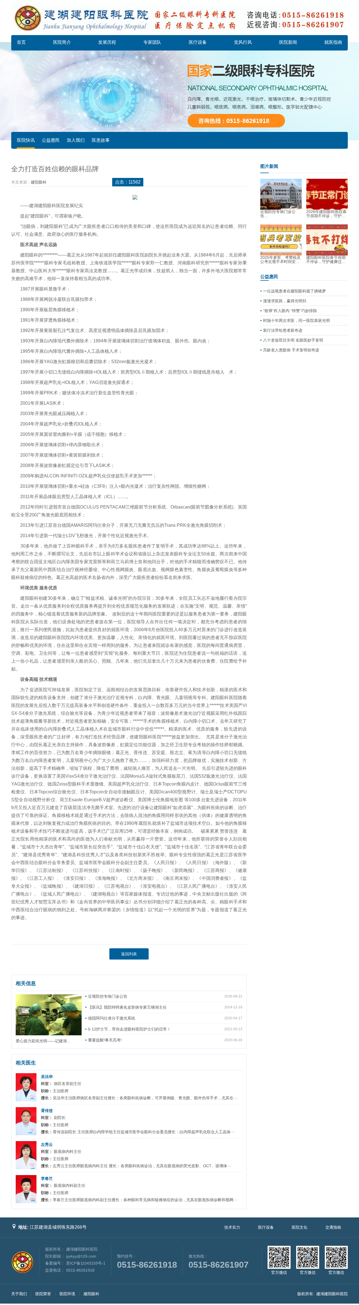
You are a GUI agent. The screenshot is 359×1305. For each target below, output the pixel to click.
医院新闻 (288, 42)
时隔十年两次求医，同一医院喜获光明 (296, 320)
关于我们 (19, 1294)
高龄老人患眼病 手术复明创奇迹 (291, 350)
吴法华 (47, 1076)
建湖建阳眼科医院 (332, 1294)
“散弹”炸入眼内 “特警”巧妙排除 (290, 310)
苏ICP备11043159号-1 (85, 1263)
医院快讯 (26, 140)
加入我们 (76, 140)
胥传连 (47, 1110)
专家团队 (152, 42)
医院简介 (62, 42)
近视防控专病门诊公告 (107, 996)
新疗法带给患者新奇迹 (282, 330)
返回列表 (129, 954)
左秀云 (47, 1144)
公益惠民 (51, 140)
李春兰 (47, 1178)
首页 (21, 42)
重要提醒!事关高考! (105, 1040)
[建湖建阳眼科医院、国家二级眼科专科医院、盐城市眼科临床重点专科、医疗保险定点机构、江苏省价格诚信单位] (179, 18)
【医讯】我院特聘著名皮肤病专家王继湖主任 (127, 1007)
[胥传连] (26, 1121)
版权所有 (305, 1294)
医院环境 (67, 1294)
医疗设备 (198, 42)
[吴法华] (26, 1087)
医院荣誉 (43, 1294)
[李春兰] (26, 1189)
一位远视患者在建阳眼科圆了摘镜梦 (294, 291)
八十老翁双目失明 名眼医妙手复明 (293, 340)
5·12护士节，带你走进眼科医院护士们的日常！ (129, 1029)
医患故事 (101, 140)
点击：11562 (128, 182)
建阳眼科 (39, 182)
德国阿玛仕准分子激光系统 (111, 1018)
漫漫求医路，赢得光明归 (284, 301)
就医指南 (333, 42)
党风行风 (243, 42)
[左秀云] (26, 1155)
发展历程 (107, 42)
